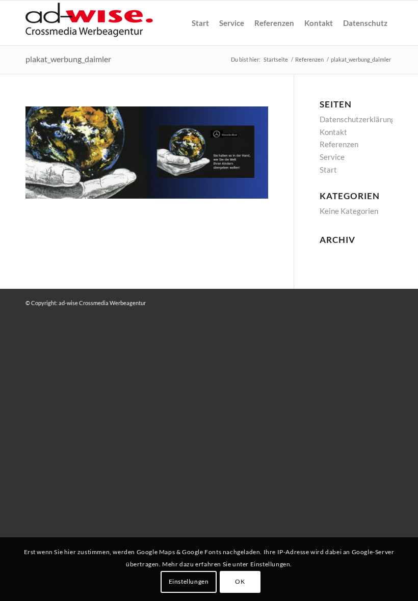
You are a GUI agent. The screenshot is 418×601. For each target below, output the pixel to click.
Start (328, 169)
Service (332, 156)
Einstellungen (189, 581)
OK (240, 581)
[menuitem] (200, 23)
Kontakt (333, 131)
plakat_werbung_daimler (68, 59)
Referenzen (339, 144)
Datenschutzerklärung (357, 119)
